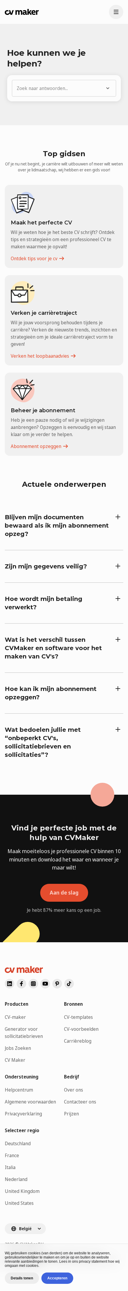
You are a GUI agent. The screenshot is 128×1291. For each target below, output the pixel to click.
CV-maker (15, 1017)
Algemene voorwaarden (30, 1101)
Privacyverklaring (23, 1113)
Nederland (16, 1179)
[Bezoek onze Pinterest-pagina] (57, 983)
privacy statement (93, 1261)
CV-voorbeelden (81, 1029)
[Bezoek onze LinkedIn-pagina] (9, 983)
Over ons (73, 1090)
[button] (64, 88)
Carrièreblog (77, 1041)
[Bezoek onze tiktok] (69, 983)
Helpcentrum (19, 1090)
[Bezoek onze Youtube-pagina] (45, 983)
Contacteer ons (80, 1101)
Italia (10, 1167)
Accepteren (57, 1278)
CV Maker (15, 1060)
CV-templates (78, 1017)
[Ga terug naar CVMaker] (22, 12)
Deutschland (18, 1143)
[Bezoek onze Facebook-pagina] (21, 983)
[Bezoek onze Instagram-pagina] (33, 983)
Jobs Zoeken (18, 1048)
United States (19, 1203)
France (12, 1155)
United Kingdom (22, 1191)
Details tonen (22, 1278)
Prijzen (71, 1113)
